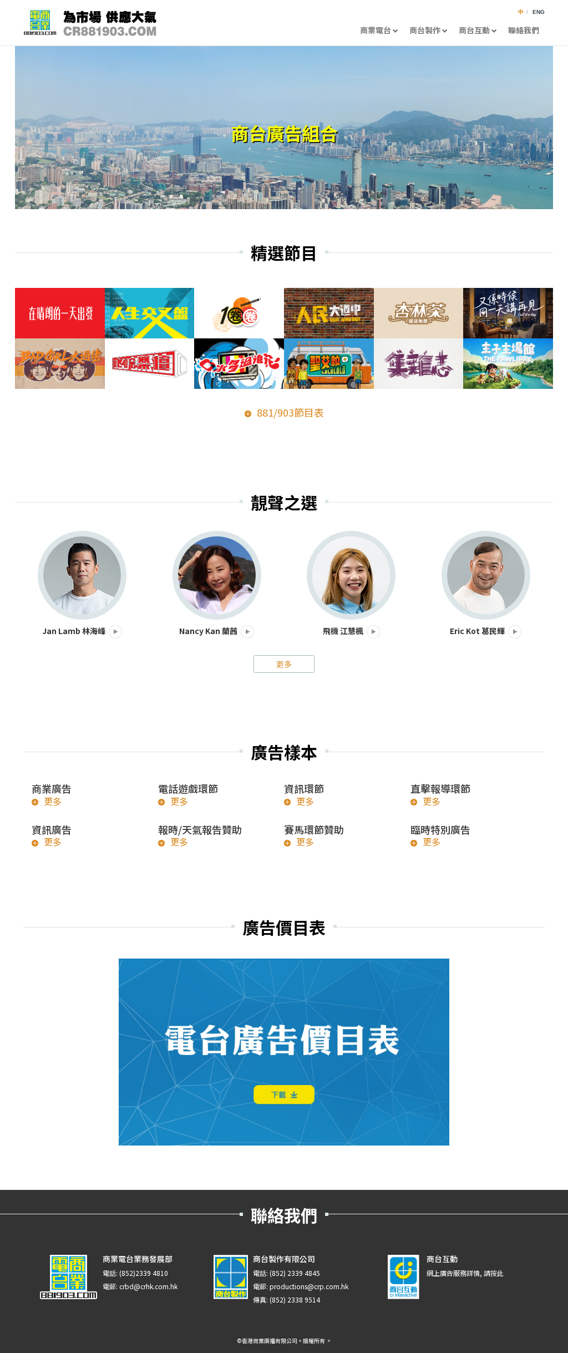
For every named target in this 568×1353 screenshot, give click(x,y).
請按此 (494, 1273)
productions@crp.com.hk (309, 1286)
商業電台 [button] (375, 30)
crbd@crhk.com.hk (148, 1286)
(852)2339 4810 (143, 1273)
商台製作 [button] (424, 30)
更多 (284, 664)
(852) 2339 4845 (295, 1273)
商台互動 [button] (474, 30)
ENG (538, 12)
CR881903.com (89, 22)
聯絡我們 (523, 30)
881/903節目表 (290, 412)
